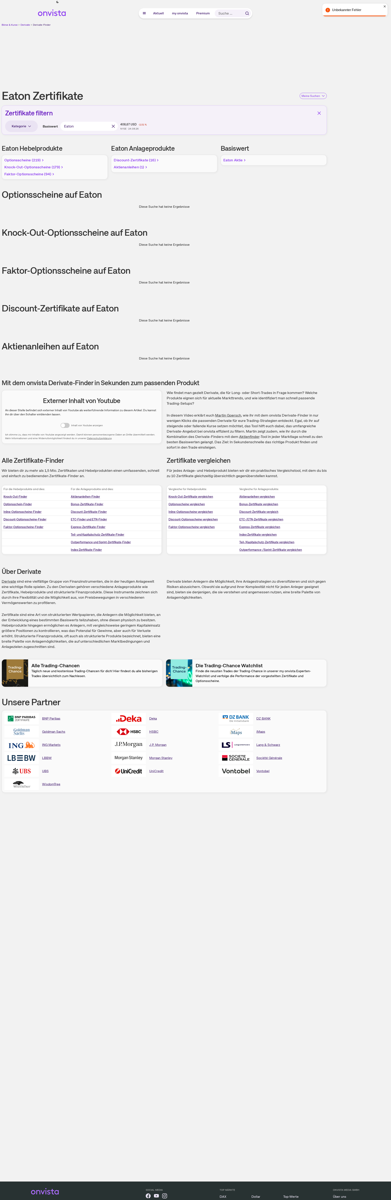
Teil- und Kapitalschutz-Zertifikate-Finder (97, 534)
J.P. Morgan (157, 745)
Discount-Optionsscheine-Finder (24, 519)
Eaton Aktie (233, 160)
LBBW (47, 758)
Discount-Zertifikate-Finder (89, 512)
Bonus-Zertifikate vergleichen (258, 504)
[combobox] (89, 126)
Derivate (25, 24)
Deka (153, 718)
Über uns (339, 1196)
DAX (223, 1196)
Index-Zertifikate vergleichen (258, 534)
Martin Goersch (228, 415)
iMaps (260, 731)
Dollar (255, 1196)
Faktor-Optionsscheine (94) (27, 174)
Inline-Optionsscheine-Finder (22, 512)
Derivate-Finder (41, 24)
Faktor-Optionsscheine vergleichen (192, 527)
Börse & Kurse (10, 24)
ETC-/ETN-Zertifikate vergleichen (261, 519)
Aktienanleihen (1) (129, 167)
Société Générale (269, 758)
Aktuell (158, 13)
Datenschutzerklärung (99, 438)
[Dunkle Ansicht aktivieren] (57, 2)
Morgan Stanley (160, 758)
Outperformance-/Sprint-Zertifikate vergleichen (270, 550)
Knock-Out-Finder (15, 496)
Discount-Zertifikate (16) (135, 160)
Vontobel (262, 771)
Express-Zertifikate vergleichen (259, 527)
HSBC (153, 731)
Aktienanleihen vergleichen (257, 496)
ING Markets (51, 745)
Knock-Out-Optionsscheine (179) (32, 167)
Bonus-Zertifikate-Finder (87, 504)
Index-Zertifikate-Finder (86, 550)
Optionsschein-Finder (17, 504)
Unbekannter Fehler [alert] (346, 10)
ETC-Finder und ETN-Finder (89, 519)
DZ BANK (263, 718)
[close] (384, 6)
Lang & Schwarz (268, 745)
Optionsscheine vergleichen (187, 504)
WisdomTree (51, 784)
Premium (203, 13)
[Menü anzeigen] (144, 13)
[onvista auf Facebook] (148, 1196)
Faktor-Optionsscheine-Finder (23, 527)
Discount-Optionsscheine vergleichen (193, 519)
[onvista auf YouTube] (156, 1196)
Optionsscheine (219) (22, 160)
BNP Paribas (51, 718)
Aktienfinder (249, 436)
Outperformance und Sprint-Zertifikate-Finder (101, 542)
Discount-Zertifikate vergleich (258, 512)
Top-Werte (291, 1196)
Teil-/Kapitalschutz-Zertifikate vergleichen (266, 542)
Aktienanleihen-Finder (85, 496)
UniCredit (156, 771)
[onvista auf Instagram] (164, 1196)
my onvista (180, 13)
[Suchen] (247, 13)
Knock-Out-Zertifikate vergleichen (191, 496)
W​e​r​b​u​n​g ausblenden (199, 55)
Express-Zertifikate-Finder (88, 527)
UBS (45, 771)
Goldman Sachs (53, 731)
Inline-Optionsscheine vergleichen (191, 512)
